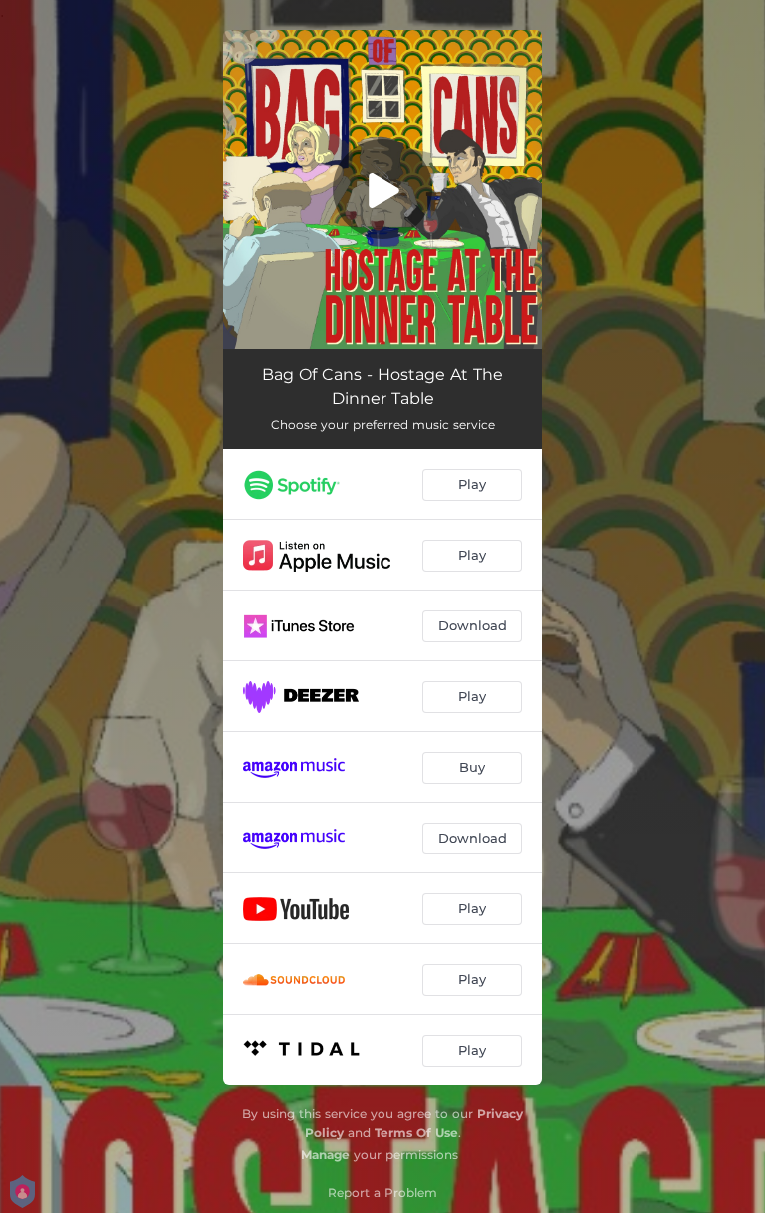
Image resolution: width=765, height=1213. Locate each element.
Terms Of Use (416, 1132)
